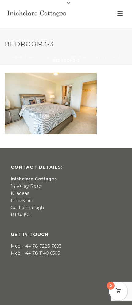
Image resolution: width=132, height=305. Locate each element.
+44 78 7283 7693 (42, 246)
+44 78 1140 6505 (41, 253)
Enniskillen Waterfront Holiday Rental (72, 57)
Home (17, 57)
